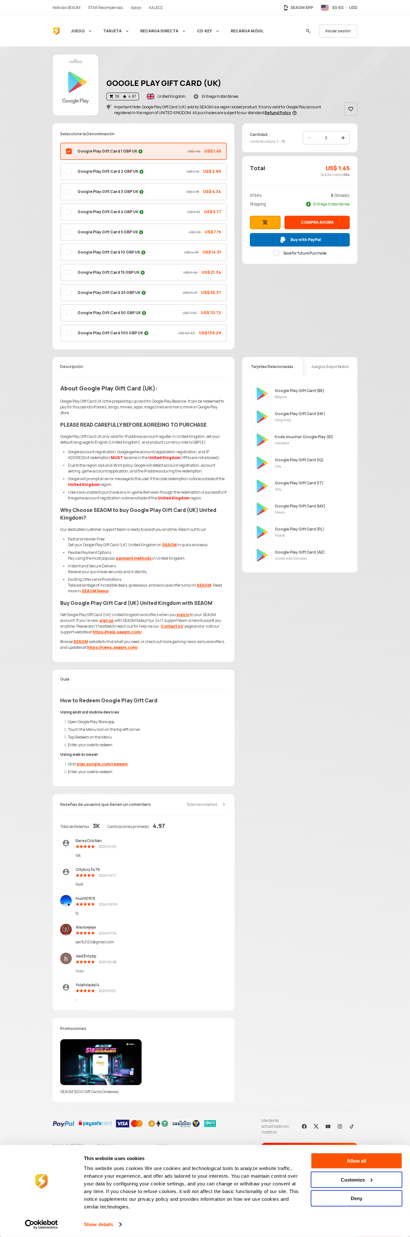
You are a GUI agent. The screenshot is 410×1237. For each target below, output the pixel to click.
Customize (353, 1179)
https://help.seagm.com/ (117, 632)
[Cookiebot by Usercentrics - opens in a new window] (41, 1224)
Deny (356, 1198)
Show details (98, 1224)
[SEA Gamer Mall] (56, 31)
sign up (106, 620)
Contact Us (172, 626)
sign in (183, 614)
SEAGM (169, 544)
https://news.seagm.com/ (112, 647)
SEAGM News (95, 591)
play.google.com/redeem (102, 764)
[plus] (343, 138)
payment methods (134, 558)
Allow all (356, 1161)
